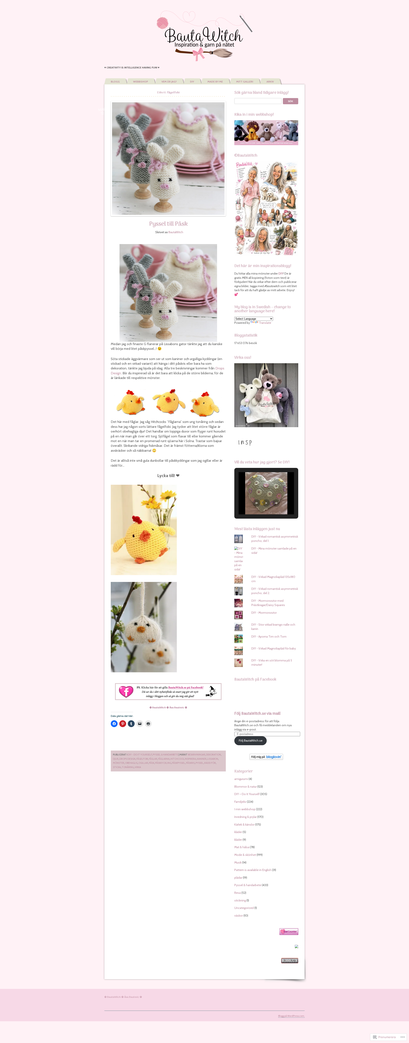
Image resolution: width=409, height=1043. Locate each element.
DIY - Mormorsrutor (264, 613)
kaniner (201, 758)
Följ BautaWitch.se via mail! (257, 714)
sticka (117, 767)
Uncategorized (244, 908)
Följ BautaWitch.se (250, 740)
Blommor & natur (245, 786)
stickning (240, 900)
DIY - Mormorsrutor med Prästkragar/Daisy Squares (268, 603)
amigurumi (241, 779)
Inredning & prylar (245, 817)
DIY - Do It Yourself (140, 754)
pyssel (199, 762)
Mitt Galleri (244, 81)
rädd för (210, 762)
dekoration (213, 754)
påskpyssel (178, 762)
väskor (238, 915)
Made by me (215, 81)
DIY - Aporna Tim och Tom (269, 636)
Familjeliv (240, 802)
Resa (237, 893)
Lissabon (212, 758)
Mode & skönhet (245, 855)
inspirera (190, 758)
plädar (238, 878)
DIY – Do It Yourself (246, 794)
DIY (192, 81)
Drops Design (127, 758)
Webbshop (140, 81)
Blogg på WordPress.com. (291, 1015)
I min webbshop (244, 809)
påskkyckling (163, 762)
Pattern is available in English (252, 870)
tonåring (128, 767)
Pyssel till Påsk (168, 224)
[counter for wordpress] (288, 934)
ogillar (143, 762)
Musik (238, 862)
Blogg (115, 81)
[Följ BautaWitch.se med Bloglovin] (266, 759)
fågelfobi (142, 758)
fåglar (153, 758)
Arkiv (270, 81)
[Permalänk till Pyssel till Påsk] (168, 158)
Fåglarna (164, 758)
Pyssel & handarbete (165, 754)
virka (138, 767)
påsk (151, 762)
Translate (265, 323)
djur (115, 758)
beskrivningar (196, 754)
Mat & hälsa (241, 847)
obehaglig (131, 762)
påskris (190, 762)
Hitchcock (177, 758)
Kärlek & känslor (244, 824)
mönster (118, 762)
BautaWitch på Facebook (255, 680)
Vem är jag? (169, 81)
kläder (238, 832)
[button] (256, 503)
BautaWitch (175, 232)
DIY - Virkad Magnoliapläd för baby (273, 648)
